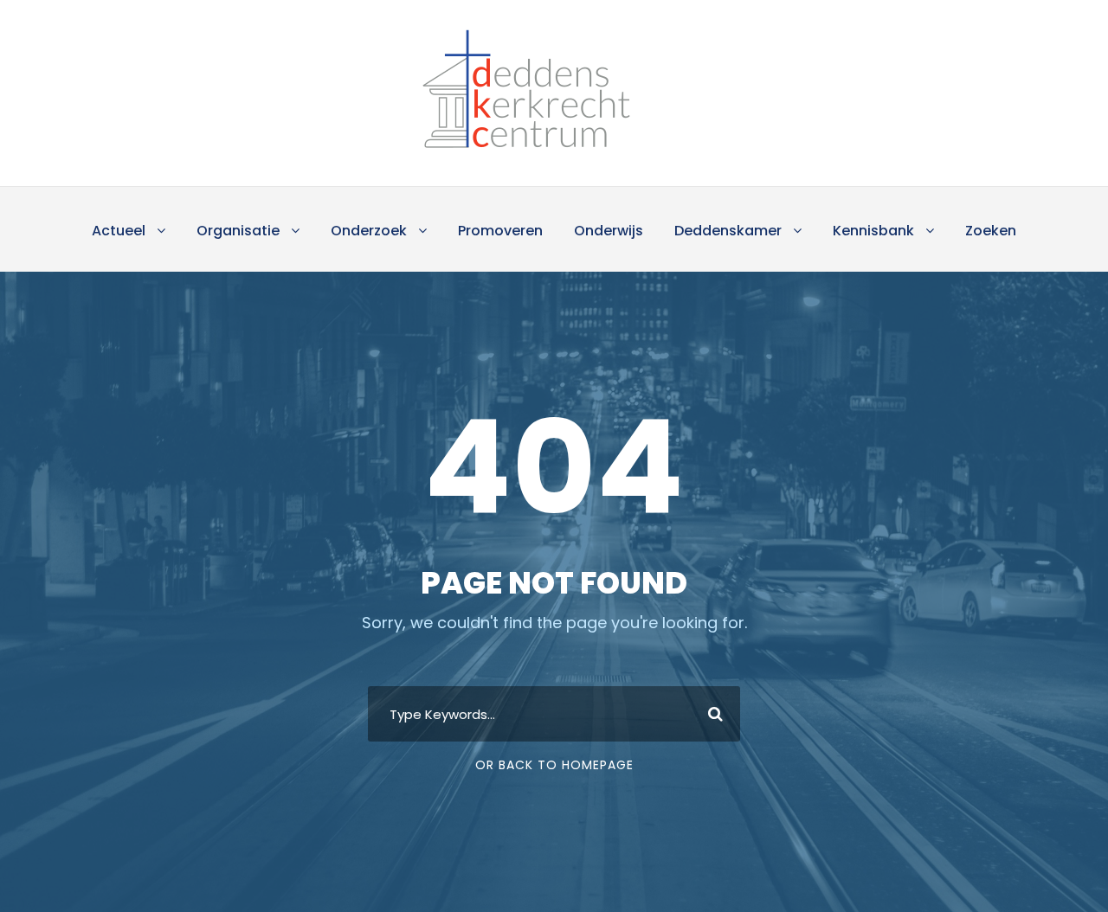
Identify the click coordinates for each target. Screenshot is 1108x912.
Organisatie (238, 231)
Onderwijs (608, 231)
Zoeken (990, 231)
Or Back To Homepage (554, 765)
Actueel (118, 231)
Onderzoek (369, 231)
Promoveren (500, 231)
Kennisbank (873, 231)
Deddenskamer (728, 231)
